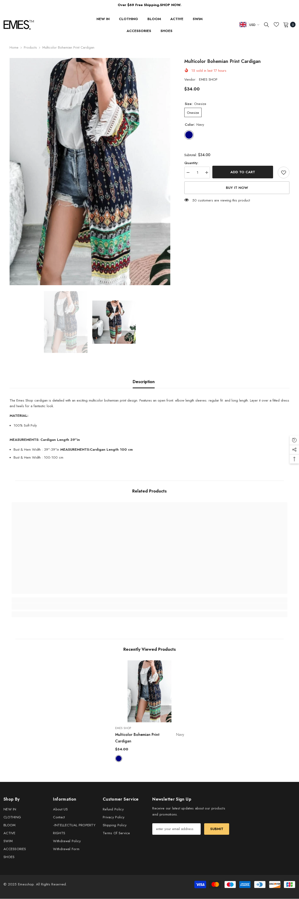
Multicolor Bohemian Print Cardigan (149, 738)
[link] (46, 606)
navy (118, 758)
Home (14, 47)
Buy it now (237, 187)
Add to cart (243, 172)
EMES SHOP (208, 79)
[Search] (266, 24)
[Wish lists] (276, 24)
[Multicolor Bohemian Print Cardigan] (149, 691)
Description (144, 382)
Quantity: (191, 162)
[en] (242, 24)
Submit (216, 828)
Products (30, 47)
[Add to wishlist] (283, 172)
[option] (90, 171)
